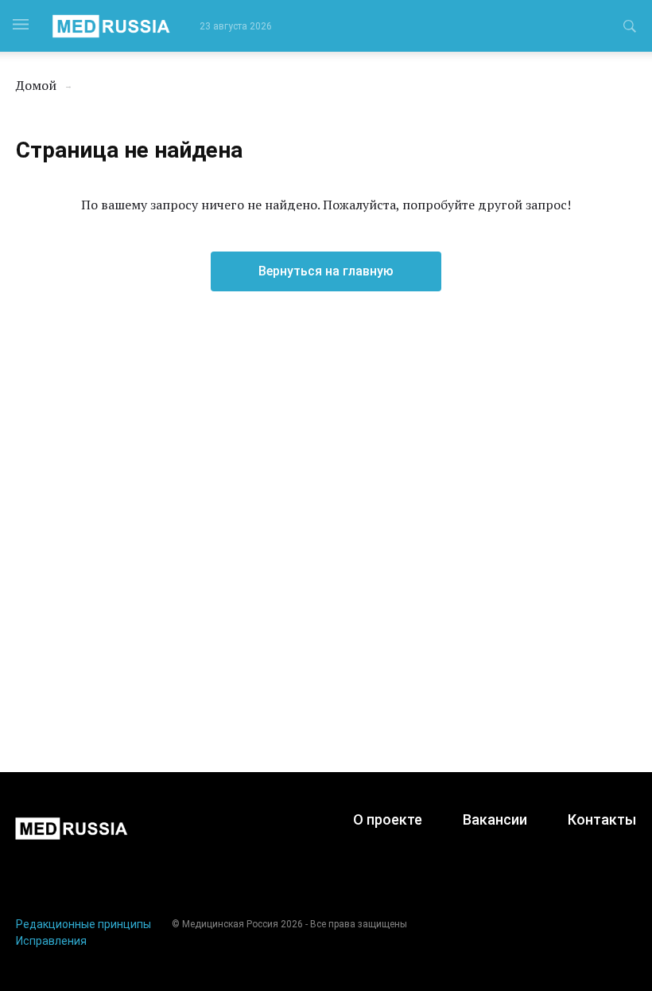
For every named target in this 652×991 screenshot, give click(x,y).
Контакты (602, 819)
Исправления (51, 940)
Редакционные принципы (83, 924)
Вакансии (495, 819)
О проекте (387, 819)
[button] (629, 28)
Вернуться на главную (326, 271)
